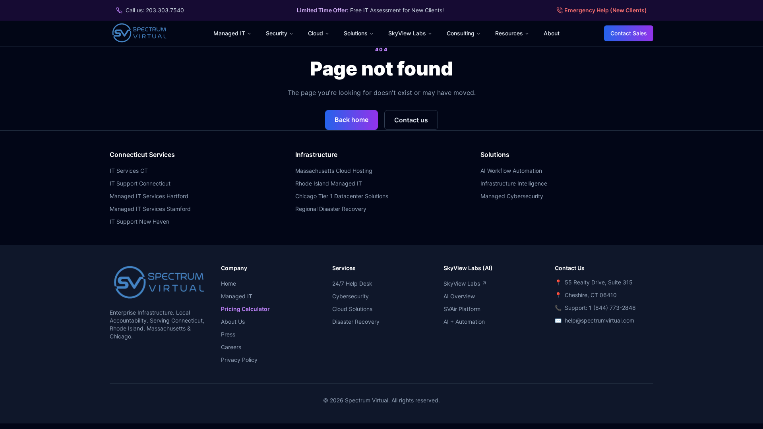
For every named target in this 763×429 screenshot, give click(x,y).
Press (228, 334)
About (552, 33)
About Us (233, 321)
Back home (351, 120)
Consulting (460, 33)
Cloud (315, 33)
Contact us (411, 120)
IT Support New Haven (139, 221)
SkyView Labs (407, 33)
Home (228, 283)
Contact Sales (628, 33)
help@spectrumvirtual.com (599, 320)
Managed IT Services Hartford (149, 196)
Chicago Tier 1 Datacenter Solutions (341, 196)
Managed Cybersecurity (511, 196)
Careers (231, 347)
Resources (509, 33)
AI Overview (459, 296)
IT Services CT (129, 170)
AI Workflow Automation (511, 170)
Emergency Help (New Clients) (605, 10)
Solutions (356, 33)
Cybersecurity (350, 296)
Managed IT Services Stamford (150, 208)
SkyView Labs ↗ (465, 283)
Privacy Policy (239, 359)
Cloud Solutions (352, 308)
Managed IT (229, 33)
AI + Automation (464, 321)
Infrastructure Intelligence (513, 183)
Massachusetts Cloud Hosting (333, 170)
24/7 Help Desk (352, 283)
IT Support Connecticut (140, 183)
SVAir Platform (461, 308)
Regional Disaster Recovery (330, 208)
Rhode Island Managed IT (328, 183)
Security (276, 33)
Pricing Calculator (245, 308)
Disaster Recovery (356, 321)
